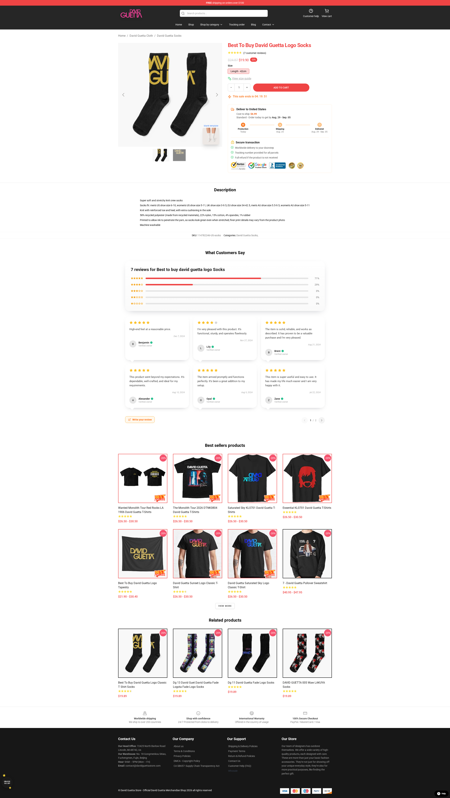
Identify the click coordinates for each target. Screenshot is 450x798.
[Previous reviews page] (304, 420)
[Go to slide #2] (179, 155)
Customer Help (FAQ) (239, 765)
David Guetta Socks (169, 35)
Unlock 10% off (7, 782)
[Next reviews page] (322, 420)
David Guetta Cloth (141, 35)
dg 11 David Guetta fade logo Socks (251, 682)
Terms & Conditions (184, 751)
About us (179, 746)
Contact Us (234, 761)
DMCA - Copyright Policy (187, 761)
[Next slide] (216, 94)
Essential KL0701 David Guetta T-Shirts (307, 507)
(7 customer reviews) (254, 53)
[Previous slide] (123, 94)
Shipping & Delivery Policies (243, 746)
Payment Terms (236, 751)
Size (230, 65)
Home (122, 35)
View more (225, 606)
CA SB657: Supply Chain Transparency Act (197, 765)
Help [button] (444, 793)
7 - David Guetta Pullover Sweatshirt (305, 583)
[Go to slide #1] (161, 155)
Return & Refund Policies (241, 756)
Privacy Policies (182, 756)
